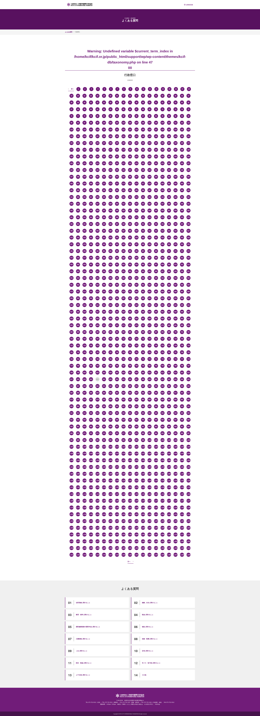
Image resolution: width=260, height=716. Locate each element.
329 (110, 204)
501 (117, 264)
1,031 (104, 453)
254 (117, 177)
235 (117, 170)
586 (175, 291)
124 (136, 129)
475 (71, 258)
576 (110, 291)
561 (136, 285)
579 (130, 291)
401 (84, 231)
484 (130, 258)
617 (130, 305)
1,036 (136, 453)
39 (78, 102)
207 (182, 156)
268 (84, 183)
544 (149, 278)
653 (117, 318)
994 (110, 440)
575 (104, 291)
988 (71, 440)
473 (182, 251)
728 (110, 345)
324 (78, 204)
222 (156, 163)
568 (182, 285)
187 (175, 150)
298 (156, 190)
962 (149, 426)
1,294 (84, 548)
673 (123, 325)
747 (110, 352)
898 (104, 406)
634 (117, 312)
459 (91, 251)
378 (182, 217)
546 (162, 278)
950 (71, 426)
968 (188, 426)
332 (130, 204)
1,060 (169, 460)
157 (104, 143)
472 (175, 251)
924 (149, 413)
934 (91, 420)
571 (78, 291)
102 (117, 123)
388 (123, 224)
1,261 (117, 534)
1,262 (123, 534)
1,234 (188, 521)
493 (188, 258)
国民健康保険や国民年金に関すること (88, 627)
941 (136, 420)
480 (104, 258)
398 (188, 224)
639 (149, 312)
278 (149, 183)
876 (84, 399)
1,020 (156, 447)
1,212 (169, 514)
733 (143, 345)
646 (71, 318)
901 (123, 406)
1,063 (188, 460)
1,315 (97, 555)
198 (123, 156)
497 (91, 264)
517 (97, 271)
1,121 (71, 487)
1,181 (91, 507)
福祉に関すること (147, 627)
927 (169, 413)
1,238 (91, 528)
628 (78, 312)
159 (117, 143)
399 (71, 231)
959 (130, 426)
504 (136, 264)
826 (130, 379)
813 (169, 372)
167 (169, 143)
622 (162, 305)
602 (156, 298)
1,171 (149, 501)
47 (130, 102)
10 (137, 89)
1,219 (91, 521)
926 (162, 413)
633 (110, 312)
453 (175, 244)
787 (123, 366)
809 (143, 372)
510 (175, 264)
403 (97, 231)
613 (104, 305)
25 (110, 96)
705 (84, 339)
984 (169, 433)
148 (169, 136)
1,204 (117, 514)
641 (162, 312)
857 (84, 393)
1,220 (97, 521)
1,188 (136, 507)
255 (123, 177)
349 (117, 210)
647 (78, 318)
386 (110, 224)
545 (156, 278)
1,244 (130, 528)
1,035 (130, 453)
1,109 (117, 480)
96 (78, 123)
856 (78, 393)
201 (143, 156)
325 (84, 204)
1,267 (156, 534)
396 (175, 224)
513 (71, 271)
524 (143, 271)
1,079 (169, 467)
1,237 (84, 528)
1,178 (71, 507)
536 (97, 278)
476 (78, 258)
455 (188, 244)
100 (104, 123)
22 (91, 96)
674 (130, 325)
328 (104, 204)
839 (91, 386)
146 (156, 136)
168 (175, 143)
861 (110, 393)
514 (78, 271)
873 (188, 393)
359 (182, 210)
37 (188, 96)
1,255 (78, 534)
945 (162, 420)
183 (149, 150)
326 (91, 204)
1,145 (104, 494)
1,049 (97, 460)
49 (143, 102)
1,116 (162, 480)
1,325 (162, 555)
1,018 (143, 447)
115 (78, 129)
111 (175, 123)
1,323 (149, 555)
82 (110, 116)
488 (156, 258)
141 (123, 136)
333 (136, 204)
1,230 (162, 521)
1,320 (130, 555)
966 (175, 426)
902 (130, 406)
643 (175, 312)
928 (175, 413)
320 (175, 197)
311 (117, 197)
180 (130, 150)
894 (78, 406)
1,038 (149, 453)
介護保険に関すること (83, 639)
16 (176, 89)
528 (169, 271)
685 (78, 332)
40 (84, 102)
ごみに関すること (81, 651)
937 (110, 420)
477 (84, 258)
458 (84, 251)
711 (123, 339)
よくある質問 (68, 32)
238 (136, 170)
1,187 (130, 507)
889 (169, 399)
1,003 (169, 440)
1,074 (136, 467)
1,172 (156, 501)
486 (143, 258)
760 (71, 359)
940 (130, 420)
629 (84, 312)
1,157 (182, 494)
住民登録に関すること (83, 602)
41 (91, 102)
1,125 (97, 487)
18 (189, 89)
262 (169, 177)
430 (149, 237)
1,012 (104, 447)
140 (117, 136)
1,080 (175, 467)
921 (130, 413)
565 (162, 285)
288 (91, 190)
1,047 (84, 460)
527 (162, 271)
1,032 (110, 453)
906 (156, 406)
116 (84, 129)
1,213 (175, 514)
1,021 (162, 447)
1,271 (182, 534)
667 (84, 325)
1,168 (130, 501)
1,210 (156, 514)
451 (162, 244)
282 (175, 183)
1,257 (91, 534)
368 (117, 217)
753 (149, 352)
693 (130, 332)
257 (136, 177)
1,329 (188, 555)
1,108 (110, 480)
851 (169, 386)
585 (169, 291)
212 (91, 163)
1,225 (130, 521)
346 (97, 210)
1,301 (130, 548)
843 (117, 386)
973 (97, 433)
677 (149, 325)
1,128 (117, 487)
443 (110, 244)
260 (156, 177)
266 (71, 183)
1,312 (78, 555)
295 (136, 190)
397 (182, 224)
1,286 (156, 541)
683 (188, 325)
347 (104, 210)
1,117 (169, 480)
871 (175, 393)
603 (162, 298)
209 (71, 163)
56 (188, 102)
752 (143, 352)
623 (169, 305)
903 (136, 406)
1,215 (188, 514)
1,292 (71, 548)
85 (130, 116)
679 (162, 325)
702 (188, 332)
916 (97, 413)
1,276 (91, 541)
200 (136, 156)
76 (71, 116)
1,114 (149, 480)
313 (130, 197)
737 (169, 345)
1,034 (123, 453)
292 (117, 190)
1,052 (117, 460)
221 (149, 163)
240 (149, 170)
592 (91, 298)
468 (149, 251)
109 (162, 123)
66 (130, 109)
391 (143, 224)
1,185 (117, 507)
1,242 (117, 528)
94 (188, 116)
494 (71, 264)
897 (97, 406)
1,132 (143, 487)
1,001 (156, 440)
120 (110, 129)
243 (169, 170)
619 (143, 305)
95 (71, 123)
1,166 (117, 501)
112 (182, 123)
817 (71, 379)
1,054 (130, 460)
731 (130, 345)
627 (71, 312)
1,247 (149, 528)
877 (91, 399)
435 (182, 237)
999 (143, 440)
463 (117, 251)
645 (188, 312)
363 (84, 217)
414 (169, 231)
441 (97, 244)
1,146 (110, 494)
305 (78, 197)
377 (175, 217)
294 (130, 190)
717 (162, 339)
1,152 (149, 494)
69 (149, 109)
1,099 (175, 474)
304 (71, 197)
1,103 (78, 480)
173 (84, 150)
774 (162, 359)
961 (143, 426)
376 (169, 217)
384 (97, 224)
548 (175, 278)
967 (182, 426)
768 (123, 359)
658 (149, 318)
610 (84, 305)
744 (91, 352)
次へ (129, 561)
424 (110, 237)
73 (175, 109)
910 (182, 406)
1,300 (123, 548)
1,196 (188, 507)
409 (136, 231)
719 (175, 339)
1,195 (182, 507)
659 (156, 318)
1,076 (149, 467)
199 (130, 156)
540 (123, 278)
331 (123, 204)
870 (169, 393)
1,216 (71, 521)
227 (188, 163)
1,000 (149, 440)
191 (78, 156)
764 (97, 359)
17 (182, 89)
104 (130, 123)
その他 (144, 675)
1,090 (117, 474)
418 (71, 237)
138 (104, 136)
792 (156, 366)
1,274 (78, 541)
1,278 (104, 541)
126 (149, 129)
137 (97, 136)
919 (117, 413)
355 (156, 210)
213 (97, 163)
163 (143, 143)
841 (104, 386)
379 (188, 217)
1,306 (162, 548)
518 (104, 271)
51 (156, 102)
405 (110, 231)
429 (143, 237)
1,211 (162, 514)
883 (130, 399)
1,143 (91, 494)
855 (71, 393)
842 (110, 386)
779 (71, 366)
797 (188, 366)
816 (188, 372)
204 (162, 156)
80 (97, 116)
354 (149, 210)
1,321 (136, 555)
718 (169, 339)
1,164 (104, 501)
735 (156, 345)
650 (97, 318)
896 (91, 406)
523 (136, 271)
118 (97, 129)
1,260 (110, 534)
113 (188, 123)
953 (91, 426)
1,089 (110, 474)
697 (156, 332)
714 (143, 339)
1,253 (188, 528)
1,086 (91, 474)
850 (162, 386)
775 (169, 359)
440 (91, 244)
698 (162, 332)
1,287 (162, 541)
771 (143, 359)
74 (182, 109)
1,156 (175, 494)
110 (169, 123)
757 (175, 352)
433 (169, 237)
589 (71, 298)
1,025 (188, 447)
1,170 (143, 501)
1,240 (104, 528)
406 (117, 231)
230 (84, 170)
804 (110, 372)
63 (110, 109)
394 (162, 224)
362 (78, 217)
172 (78, 150)
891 (182, 399)
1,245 (136, 528)
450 (156, 244)
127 (156, 129)
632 (104, 312)
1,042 (175, 453)
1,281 (123, 541)
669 (97, 325)
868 (156, 393)
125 (143, 129)
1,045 (71, 460)
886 (149, 399)
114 (71, 129)
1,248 (156, 528)
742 (78, 352)
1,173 (162, 501)
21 (84, 96)
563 (149, 285)
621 (156, 305)
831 (162, 379)
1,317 (110, 555)
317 (156, 197)
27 (123, 96)
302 (182, 190)
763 (91, 359)
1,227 (143, 521)
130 (175, 129)
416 (182, 231)
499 (104, 264)
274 (123, 183)
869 (162, 393)
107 (149, 123)
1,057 (149, 460)
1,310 (188, 548)
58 (78, 109)
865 (136, 393)
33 (162, 96)
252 (104, 177)
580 (136, 291)
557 (110, 285)
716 (156, 339)
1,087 (97, 474)
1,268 (162, 534)
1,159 (71, 501)
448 (143, 244)
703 (71, 339)
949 (188, 420)
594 (104, 298)
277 (143, 183)
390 (136, 224)
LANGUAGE (189, 4)
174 (91, 150)
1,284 (143, 541)
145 (149, 136)
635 (123, 312)
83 (117, 116)
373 (149, 217)
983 (162, 433)
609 (78, 305)
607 (188, 298)
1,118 (175, 480)
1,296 (97, 548)
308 (97, 197)
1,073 (130, 467)
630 (91, 312)
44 (110, 102)
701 (182, 332)
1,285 (149, 541)
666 (78, 325)
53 (169, 102)
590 (78, 298)
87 (143, 116)
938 (117, 420)
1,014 (117, 447)
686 (84, 332)
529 (175, 271)
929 (182, 413)
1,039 (156, 453)
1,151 (143, 494)
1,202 (104, 514)
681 (175, 325)
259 (149, 177)
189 (188, 150)
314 (136, 197)
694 (136, 332)
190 (71, 156)
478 (91, 258)
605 (175, 298)
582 (149, 291)
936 (104, 420)
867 (149, 393)
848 (149, 386)
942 (143, 420)
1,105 (91, 480)
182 (143, 150)
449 (149, 244)
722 (71, 345)
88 (149, 116)
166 (162, 143)
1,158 (188, 494)
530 (182, 271)
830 (156, 379)
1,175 (175, 501)
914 (84, 413)
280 (162, 183)
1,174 (169, 501)
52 (162, 102)
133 (71, 136)
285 (71, 190)
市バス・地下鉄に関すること (151, 663)
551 (71, 285)
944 (156, 420)
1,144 (97, 494)
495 (78, 264)
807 (130, 372)
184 (156, 150)
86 (136, 116)
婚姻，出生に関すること (150, 602)
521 (123, 271)
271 (104, 183)
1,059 (162, 460)
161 (130, 143)
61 (97, 109)
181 (136, 150)
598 (130, 298)
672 (117, 325)
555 (97, 285)
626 (188, 305)
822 (104, 379)
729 (117, 345)
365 (97, 217)
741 (71, 352)
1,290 (182, 541)
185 (162, 150)
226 (182, 163)
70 (156, 109)
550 (188, 278)
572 (84, 291)
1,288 (169, 541)
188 (182, 150)
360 (188, 210)
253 (110, 177)
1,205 (123, 514)
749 (123, 352)
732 (136, 345)
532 (71, 278)
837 (78, 386)
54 (175, 102)
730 (123, 345)
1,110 (123, 480)
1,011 (97, 447)
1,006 (188, 440)
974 (104, 433)
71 (162, 109)
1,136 (169, 487)
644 (182, 312)
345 (91, 210)
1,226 (136, 521)
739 (182, 345)
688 (97, 332)
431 (156, 237)
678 (156, 325)
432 (162, 237)
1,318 (117, 555)
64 (117, 109)
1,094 (143, 474)
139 (110, 136)
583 (156, 291)
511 (182, 264)
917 (104, 413)
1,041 (169, 453)
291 (110, 190)
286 (78, 190)
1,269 (169, 534)
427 (130, 237)
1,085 (84, 474)
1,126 (104, 487)
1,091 (123, 474)
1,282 (130, 541)
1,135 (162, 487)
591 (84, 298)
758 (182, 352)
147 (162, 136)
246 (188, 170)
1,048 (91, 460)
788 (130, 366)
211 (84, 163)
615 (117, 305)
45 (117, 102)
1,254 (71, 534)
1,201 (97, 514)
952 (84, 426)
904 (143, 406)
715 (149, 339)
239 (143, 170)
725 (91, 345)
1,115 (156, 480)
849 (156, 386)
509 (169, 264)
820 (91, 379)
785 (110, 366)
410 (143, 231)
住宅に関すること (147, 651)
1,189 (143, 507)
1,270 (175, 534)
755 (162, 352)
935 (97, 420)
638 (143, 312)
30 (143, 96)
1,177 (188, 501)
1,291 (188, 541)
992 (97, 440)
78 (84, 116)
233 (104, 170)
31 (149, 96)
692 (123, 332)
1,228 (149, 521)
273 (117, 183)
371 (136, 217)
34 (169, 96)
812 (162, 372)
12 (150, 89)
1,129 (123, 487)
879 (104, 399)
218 (130, 163)
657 (143, 318)
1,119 (182, 480)
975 (110, 433)
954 (97, 426)
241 (156, 170)
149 (175, 136)
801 (91, 372)
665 (71, 325)
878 (97, 399)
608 (71, 305)
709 (110, 339)
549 (182, 278)
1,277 (97, 541)
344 (84, 210)
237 (130, 170)
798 (71, 372)
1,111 (130, 480)
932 (78, 420)
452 (169, 244)
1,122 (78, 487)
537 (104, 278)
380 (71, 224)
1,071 (117, 467)
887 (156, 399)
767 (117, 359)
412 (156, 231)
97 (84, 123)
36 (182, 96)
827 (136, 379)
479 (97, 258)
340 (182, 204)
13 (156, 89)
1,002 (162, 440)
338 (169, 204)
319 (169, 197)
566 (169, 285)
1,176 (182, 501)
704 (78, 339)
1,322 (143, 555)
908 (169, 406)
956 (110, 426)
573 (91, 291)
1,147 (117, 494)
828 (143, 379)
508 (162, 264)
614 (110, 305)
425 (117, 237)
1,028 (84, 453)
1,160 (78, 501)
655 (130, 318)
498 (97, 264)
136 (91, 136)
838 (84, 386)
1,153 (156, 494)
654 (123, 318)
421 (91, 237)
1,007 (71, 447)
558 (117, 285)
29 (136, 96)
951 (78, 426)
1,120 (188, 480)
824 (117, 379)
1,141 (78, 494)
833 (175, 379)
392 (149, 224)
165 (156, 143)
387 (117, 224)
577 (117, 291)
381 (78, 224)
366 (104, 217)
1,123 (84, 487)
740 (188, 345)
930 (188, 413)
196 (110, 156)
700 (175, 332)
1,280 (117, 541)
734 (149, 345)
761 (78, 359)
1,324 (156, 555)
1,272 (188, 534)
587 (182, 291)
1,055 (136, 460)
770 (136, 359)
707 (97, 339)
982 (156, 433)
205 (169, 156)
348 (110, 210)
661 (169, 318)
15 (169, 89)
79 (91, 116)
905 (149, 406)
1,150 (136, 494)
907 (162, 406)
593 (97, 298)
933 (84, 420)
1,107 (104, 480)
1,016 (130, 447)
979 (136, 433)
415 (175, 231)
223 (162, 163)
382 (84, 224)
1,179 (78, 507)
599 (136, 298)
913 (78, 413)
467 (143, 251)
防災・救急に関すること (84, 663)
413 (162, 231)
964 (162, 426)
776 (175, 359)
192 (84, 156)
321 (182, 197)
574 (97, 291)
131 (182, 129)
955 (104, 426)
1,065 (78, 467)
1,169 (136, 501)
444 (117, 244)
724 (84, 345)
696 (149, 332)
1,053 (123, 460)
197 (117, 156)
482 (117, 258)
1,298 (110, 548)
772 (149, 359)
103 (123, 123)
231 (91, 170)
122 (123, 129)
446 (130, 244)
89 (156, 116)
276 (136, 183)
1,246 (143, 528)
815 (182, 372)
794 (169, 366)
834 (182, 379)
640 (156, 312)
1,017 (136, 447)
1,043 (182, 453)
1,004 (175, 440)
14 (163, 89)
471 (169, 251)
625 (182, 305)
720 (182, 339)
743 (84, 352)
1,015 (123, 447)
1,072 (123, 467)
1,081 (182, 467)
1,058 (156, 460)
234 (110, 170)
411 (149, 231)
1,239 (97, 528)
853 (182, 386)
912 (71, 413)
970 (78, 433)
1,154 (162, 494)
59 (84, 109)
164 (149, 143)
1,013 (110, 447)
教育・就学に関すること (84, 614)
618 (136, 305)
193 (91, 156)
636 (130, 312)
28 (130, 96)
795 (175, 366)
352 (136, 210)
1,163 (97, 501)
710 (117, 339)
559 (123, 285)
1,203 (110, 514)
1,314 (91, 555)
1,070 (110, 467)
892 (188, 399)
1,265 (143, 534)
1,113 (143, 480)
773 (156, 359)
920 (123, 413)
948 (182, 420)
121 (117, 129)
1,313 (84, 555)
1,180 (84, 507)
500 (110, 264)
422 (97, 237)
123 (130, 129)
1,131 (136, 487)
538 (110, 278)
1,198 (78, 514)
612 (97, 305)
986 (182, 433)
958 (123, 426)
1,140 (71, 494)
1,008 (78, 447)
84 (123, 116)
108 (156, 123)
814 (175, 372)
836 (71, 386)
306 (84, 197)
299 (162, 190)
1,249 (162, 528)
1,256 (84, 534)
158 (110, 143)
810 (149, 372)
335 (149, 204)
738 (175, 345)
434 (175, 237)
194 (97, 156)
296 (143, 190)
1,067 (91, 467)
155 (91, 143)
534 (84, 278)
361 (71, 217)
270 (97, 183)
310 (110, 197)
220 (143, 163)
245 (182, 170)
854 (188, 386)
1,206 (130, 514)
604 (169, 298)
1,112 (136, 480)
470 (162, 251)
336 (156, 204)
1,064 (71, 467)
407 (123, 231)
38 (71, 102)
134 (78, 136)
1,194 (175, 507)
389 (130, 224)
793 (162, 366)
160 (123, 143)
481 (110, 258)
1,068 (97, 467)
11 (143, 89)
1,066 (84, 467)
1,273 (71, 541)
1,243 (123, 528)
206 (175, 156)
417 (188, 231)
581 (143, 291)
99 (97, 123)
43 (104, 102)
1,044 (188, 453)
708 (104, 339)
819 (84, 379)
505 (143, 264)
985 (175, 433)
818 (78, 379)
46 (123, 102)
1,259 (104, 534)
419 (78, 237)
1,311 (71, 555)
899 (110, 406)
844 (123, 386)
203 (156, 156)
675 (136, 325)
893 (71, 406)
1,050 (104, 460)
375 (162, 217)
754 (156, 352)
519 (110, 271)
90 (162, 116)
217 (123, 163)
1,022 (169, 447)
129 (169, 129)
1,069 (104, 467)
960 (136, 426)
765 (104, 359)
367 (110, 217)
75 (188, 109)
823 (110, 379)
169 (182, 143)
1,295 (91, 548)
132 (188, 129)
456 (71, 251)
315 (143, 197)
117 (91, 129)
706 (91, 339)
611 (91, 305)
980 (143, 433)
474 (188, 251)
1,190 (149, 507)
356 (162, 210)
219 (136, 163)
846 (136, 386)
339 (175, 204)
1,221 (104, 521)
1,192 (162, 507)
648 (84, 318)
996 (123, 440)
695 (143, 332)
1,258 (97, 534)
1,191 (156, 507)
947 (175, 420)
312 (123, 197)
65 (123, 109)
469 (156, 251)
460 (97, 251)
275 (130, 183)
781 (84, 366)
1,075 (143, 467)
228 (71, 170)
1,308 (175, 548)
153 (78, 143)
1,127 (110, 487)
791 (149, 366)
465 (130, 251)
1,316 (104, 555)
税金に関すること (147, 614)
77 (78, 116)
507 (156, 264)
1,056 (143, 460)
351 (130, 210)
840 (97, 386)
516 (91, 271)
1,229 (156, 521)
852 (175, 386)
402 (91, 231)
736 (162, 345)
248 (78, 177)
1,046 (78, 460)
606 (182, 298)
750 (130, 352)
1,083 (71, 474)
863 (123, 393)
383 (91, 224)
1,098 (169, 474)
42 (97, 102)
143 (136, 136)
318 (162, 197)
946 (169, 420)
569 (188, 285)
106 (143, 123)
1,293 (78, 548)
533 (78, 278)
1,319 (123, 555)
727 (104, 345)
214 (104, 163)
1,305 (156, 548)
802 (97, 372)
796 (182, 366)
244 (175, 170)
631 (97, 312)
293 (123, 190)
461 (104, 251)
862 (117, 393)
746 (104, 352)
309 (104, 197)
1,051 (110, 460)
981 (149, 433)
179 (123, 150)
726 (97, 345)
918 (110, 413)
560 (130, 285)
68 (143, 109)
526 (156, 271)
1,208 (143, 514)
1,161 (84, 501)
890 (175, 399)
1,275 (84, 541)
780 (78, 366)
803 (104, 372)
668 (91, 325)
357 (169, 210)
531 (188, 271)
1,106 (97, 480)
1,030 (97, 453)
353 (143, 210)
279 (156, 183)
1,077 (156, 467)
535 (91, 278)
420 (84, 237)
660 (162, 318)
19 (71, 96)
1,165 (110, 501)
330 (117, 204)
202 (149, 156)
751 (136, 352)
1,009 (84, 447)
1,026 (71, 453)
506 (149, 264)
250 (91, 177)
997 (130, 440)
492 (182, 258)
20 (78, 96)
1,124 (91, 487)
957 (117, 426)
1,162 (91, 501)
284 (188, 183)
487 (149, 258)
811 (156, 372)
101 (110, 123)
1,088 (104, 474)
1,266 (149, 534)
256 (130, 177)
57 (71, 109)
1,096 (156, 474)
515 (84, 271)
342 (71, 210)
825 (123, 379)
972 (91, 433)
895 (84, 406)
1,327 (175, 555)
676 (143, 325)
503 (130, 264)
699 (169, 332)
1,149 (130, 494)
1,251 (175, 528)
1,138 (182, 487)
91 (169, 116)
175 (97, 150)
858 (91, 393)
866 (143, 393)
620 (149, 305)
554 (91, 285)
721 (188, 339)
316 (149, 197)
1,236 (78, 528)
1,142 (84, 494)
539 (117, 278)
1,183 (104, 507)
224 (169, 163)
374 (156, 217)
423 (104, 237)
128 (162, 129)
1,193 (169, 507)
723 (78, 345)
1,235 (71, 528)
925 (156, 413)
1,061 (175, 460)
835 (188, 379)
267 (78, 183)
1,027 (78, 453)
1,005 (182, 440)
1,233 (182, 521)
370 (130, 217)
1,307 (169, 548)
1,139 (188, 487)
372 (143, 217)
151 (188, 136)
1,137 (175, 487)
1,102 (71, 480)
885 (143, 399)
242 (162, 170)
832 (169, 379)
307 (91, 197)
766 (110, 359)
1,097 (162, 474)
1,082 (188, 467)
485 (136, 258)
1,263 (130, 534)
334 (143, 204)
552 (78, 285)
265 (188, 177)
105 (136, 123)
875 (78, 399)
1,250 (169, 528)
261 (162, 177)
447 (136, 244)
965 (169, 426)
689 (104, 332)
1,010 (91, 447)
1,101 (188, 474)
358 (175, 210)
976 (117, 433)
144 (143, 136)
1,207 (136, 514)
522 (130, 271)
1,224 (123, 521)
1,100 (182, 474)
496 (84, 264)
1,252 (182, 528)
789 (136, 366)
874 (71, 399)
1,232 (175, 521)
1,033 (117, 453)
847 (143, 386)
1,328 (182, 555)
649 (91, 318)
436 (188, 237)
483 (123, 258)
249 (84, 177)
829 (149, 379)
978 (130, 433)
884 (136, 399)
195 (104, 156)
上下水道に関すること (83, 675)
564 (156, 285)
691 (117, 332)
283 (182, 183)
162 (136, 143)
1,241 (110, 528)
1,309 (182, 548)
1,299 (117, 548)
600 (143, 298)
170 (188, 143)
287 (84, 190)
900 (117, 406)
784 (104, 366)
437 (71, 244)
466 (136, 251)
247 (71, 177)
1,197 (71, 514)
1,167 (123, 501)
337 (162, 204)
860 (104, 393)
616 (123, 305)
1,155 (169, 494)
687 (91, 332)
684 (71, 332)
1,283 (136, 541)
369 (123, 217)
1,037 (143, 453)
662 (175, 318)
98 (91, 123)
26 (117, 96)
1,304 (149, 548)
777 (182, 359)
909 (175, 406)
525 (149, 271)
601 (149, 298)
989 (78, 440)
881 (117, 399)
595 (110, 298)
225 (175, 163)
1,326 (169, 555)
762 (84, 359)
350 (123, 210)
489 (162, 258)
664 (188, 318)
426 (123, 237)
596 (117, 298)
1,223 (117, 521)
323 (71, 204)
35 (175, 96)
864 (130, 393)
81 (104, 116)
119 (104, 129)
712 (130, 339)
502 (123, 264)
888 (162, 399)
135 (84, 136)
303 (188, 190)
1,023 (175, 447)
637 (136, 312)
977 (123, 433)
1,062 (182, 460)
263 (175, 177)
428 (136, 237)
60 (91, 109)
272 (110, 183)
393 (156, 224)
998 (136, 440)
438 (78, 244)
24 (104, 96)
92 (175, 116)
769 (130, 359)
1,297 (104, 548)
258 (143, 177)
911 (188, 406)
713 (136, 339)
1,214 (182, 514)
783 (97, 366)
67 (136, 109)
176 (104, 150)
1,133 (149, 487)
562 (143, 285)
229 (78, 170)
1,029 (91, 453)
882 (123, 399)
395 (169, 224)
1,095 (149, 474)
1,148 (123, 494)
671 (110, 325)
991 (91, 440)
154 (84, 143)
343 (78, 210)
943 (149, 420)
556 (104, 285)
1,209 (149, 514)
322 (188, 197)
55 (182, 102)
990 (84, 440)
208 (188, 156)
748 (117, 352)
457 (78, 251)
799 (78, 372)
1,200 (91, 514)
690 (110, 332)
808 (136, 372)
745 (97, 352)
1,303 (143, 548)
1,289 (175, 541)
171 (71, 150)
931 (71, 420)
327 (97, 204)
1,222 (110, 521)
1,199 (84, 514)
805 (117, 372)
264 (182, 177)
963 (156, 426)
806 (123, 372)
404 (104, 231)
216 (117, 163)
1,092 (130, 474)
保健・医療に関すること (150, 639)
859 (97, 393)
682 (182, 325)
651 (104, 318)
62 (104, 109)
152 (71, 143)
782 (91, 366)
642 (169, 312)
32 (156, 96)
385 (104, 224)
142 (130, 136)
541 (130, 278)
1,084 (78, 474)
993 (104, 440)
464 (123, 251)
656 (136, 318)
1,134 (156, 487)
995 (117, 440)
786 (117, 366)
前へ (72, 89)
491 (175, 258)
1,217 (78, 521)
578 (123, 291)
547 (169, 278)
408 (130, 231)
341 (188, 204)
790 (143, 366)
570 (71, 291)
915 (91, 413)
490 (169, 258)
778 (188, 359)
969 (71, 433)
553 (84, 285)
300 (169, 190)
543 (143, 278)
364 (91, 217)
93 (182, 116)
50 (149, 102)
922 (136, 413)
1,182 (97, 507)
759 (188, 352)
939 (123, 420)
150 (182, 136)
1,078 (162, 467)
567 (175, 285)
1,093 (136, 474)
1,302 (136, 548)
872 (182, 393)
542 (136, 278)
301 (175, 190)
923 (143, 413)
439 (84, 244)
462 (110, 251)
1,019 (149, 447)
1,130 (130, 487)
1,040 (162, 453)
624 (175, 305)
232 (97, 170)
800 (84, 372)
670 (104, 325)
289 (97, 190)
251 (97, 177)
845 (130, 386)
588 (188, 291)
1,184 (110, 507)
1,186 (123, 507)
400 (78, 231)
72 (169, 109)
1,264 (136, 534)
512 (188, 264)
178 (117, 150)
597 (123, 298)
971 (84, 433)
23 (97, 96)
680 (169, 325)
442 (104, 244)
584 (162, 291)
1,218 (84, 521)
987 (188, 433)
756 (169, 352)
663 (182, 318)
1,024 (182, 447)
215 (110, 163)
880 (110, 399)
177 (110, 150)
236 (123, 170)
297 (149, 190)
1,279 (110, 541)
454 (182, 244)
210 (78, 163)
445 (123, 244)
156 (97, 143)
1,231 (169, 521)
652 (110, 318)
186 (169, 150)
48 (136, 102)
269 (91, 183)
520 (117, 271)
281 (169, 183)
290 (104, 190)
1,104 (84, 480)
